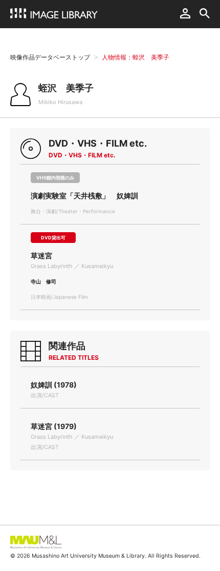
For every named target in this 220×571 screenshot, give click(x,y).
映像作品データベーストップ (50, 57)
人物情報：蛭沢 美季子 (135, 57)
